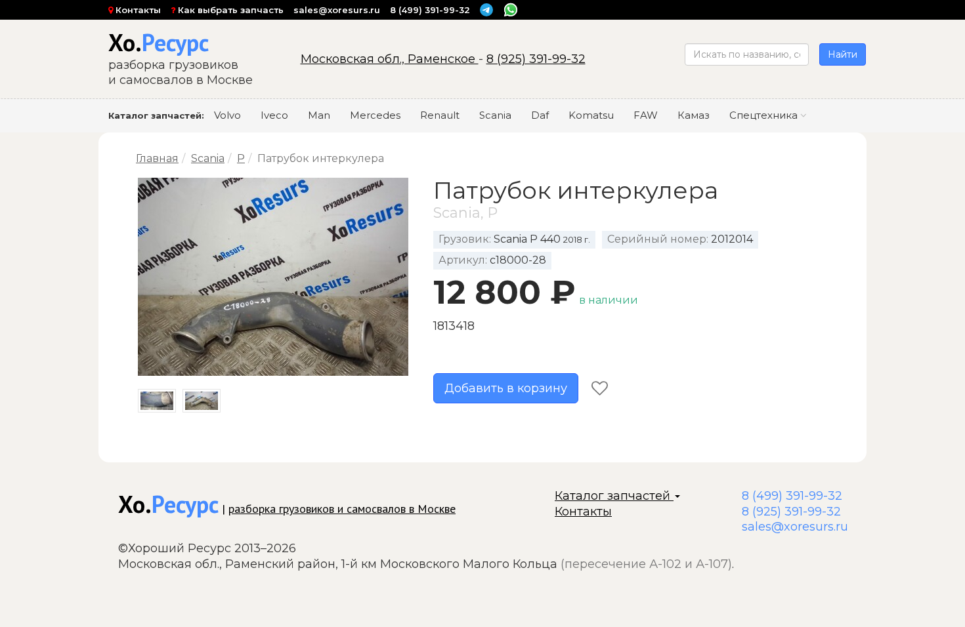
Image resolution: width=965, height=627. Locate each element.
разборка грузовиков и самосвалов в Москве (342, 508)
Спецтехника (764, 115)
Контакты (137, 10)
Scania (495, 115)
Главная (157, 158)
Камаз (693, 115)
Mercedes (375, 115)
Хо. (158, 42)
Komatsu (591, 115)
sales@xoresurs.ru (336, 10)
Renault (440, 115)
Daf (540, 115)
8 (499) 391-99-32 (430, 10)
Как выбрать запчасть (229, 10)
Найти (842, 54)
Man (319, 115)
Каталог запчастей (614, 496)
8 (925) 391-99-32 (536, 59)
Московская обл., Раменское (390, 59)
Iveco (274, 115)
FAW (645, 115)
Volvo (227, 115)
